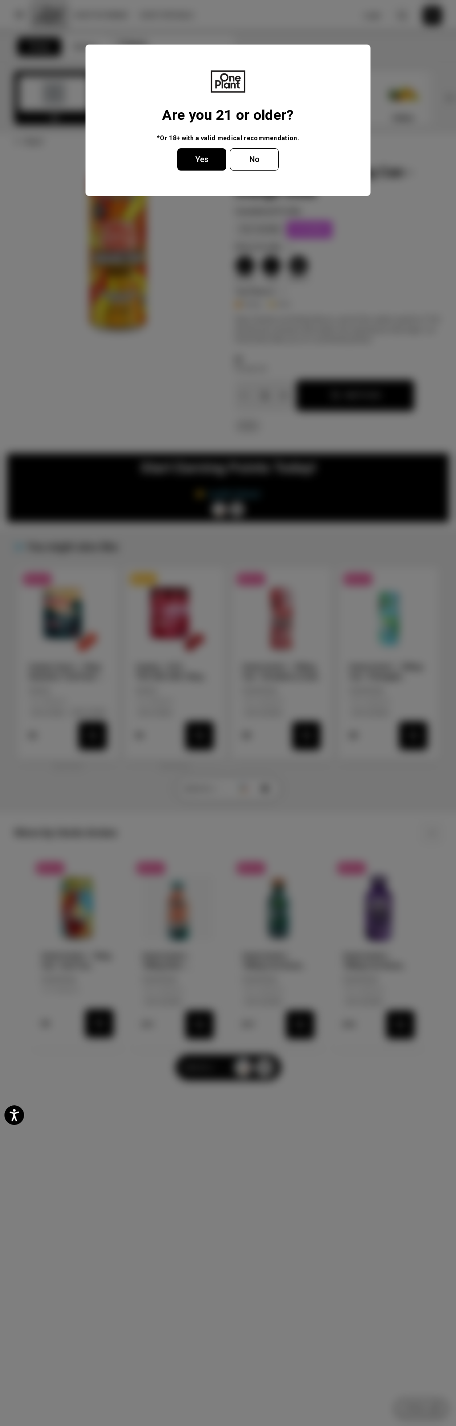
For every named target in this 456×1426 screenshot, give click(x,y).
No (254, 159)
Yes (201, 159)
